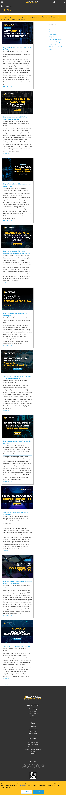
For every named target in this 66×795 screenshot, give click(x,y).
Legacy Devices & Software (33, 749)
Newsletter (33, 718)
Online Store (33, 733)
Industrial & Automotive (55, 39)
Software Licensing (33, 744)
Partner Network (33, 747)
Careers (33, 715)
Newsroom (33, 711)
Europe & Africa (33, 729)
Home (2, 7)
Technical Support (33, 742)
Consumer (52, 32)
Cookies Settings (26, 791)
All (49, 27)
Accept (38, 791)
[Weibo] (42, 766)
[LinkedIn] (23, 766)
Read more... (6, 86)
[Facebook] (28, 766)
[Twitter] (33, 766)
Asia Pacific (33, 731)
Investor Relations (33, 713)
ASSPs (50, 29)
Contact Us (33, 753)
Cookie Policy (22, 785)
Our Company (33, 709)
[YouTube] (38, 766)
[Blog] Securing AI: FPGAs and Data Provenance (17, 646)
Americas (33, 726)
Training (33, 751)
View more (4, 684)
